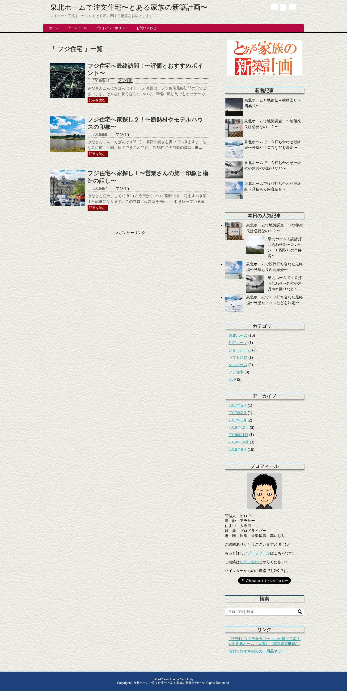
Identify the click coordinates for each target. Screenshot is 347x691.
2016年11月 (238, 435)
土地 (232, 379)
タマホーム (238, 365)
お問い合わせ (251, 562)
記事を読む (97, 100)
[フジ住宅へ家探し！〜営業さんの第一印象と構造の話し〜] (67, 193)
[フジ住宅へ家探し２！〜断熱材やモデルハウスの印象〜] (67, 139)
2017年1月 (238, 420)
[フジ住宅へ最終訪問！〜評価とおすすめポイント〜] (67, 86)
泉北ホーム (238, 335)
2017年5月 (238, 405)
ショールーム (240, 350)
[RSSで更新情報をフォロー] (292, 7)
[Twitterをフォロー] (274, 7)
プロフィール (258, 553)
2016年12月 (239, 427)
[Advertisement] (89, 268)
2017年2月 (238, 413)
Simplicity (187, 679)
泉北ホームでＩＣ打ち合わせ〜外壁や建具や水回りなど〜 (285, 283)
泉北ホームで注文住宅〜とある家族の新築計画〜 (128, 7)
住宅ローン (238, 343)
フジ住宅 (125, 81)
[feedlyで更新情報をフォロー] (283, 7)
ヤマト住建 (238, 357)
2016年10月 (239, 442)
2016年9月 (238, 449)
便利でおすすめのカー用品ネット (257, 651)
